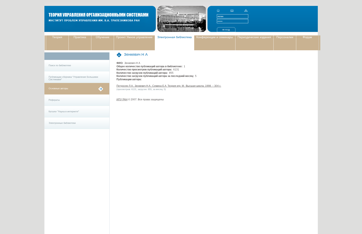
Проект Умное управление (134, 37)
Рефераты (54, 100)
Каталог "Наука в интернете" (64, 111)
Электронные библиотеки (62, 123)
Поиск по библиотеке (60, 65)
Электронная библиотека (174, 37)
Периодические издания (254, 37)
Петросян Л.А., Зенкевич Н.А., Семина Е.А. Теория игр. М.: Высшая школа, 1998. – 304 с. (168, 85)
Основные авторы (58, 88)
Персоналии (284, 37)
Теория (57, 37)
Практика (80, 37)
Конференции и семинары (214, 37)
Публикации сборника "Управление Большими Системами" (73, 78)
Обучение (102, 37)
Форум (307, 37)
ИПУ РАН (122, 99)
